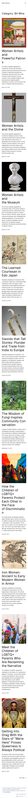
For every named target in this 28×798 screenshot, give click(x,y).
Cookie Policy (8, 792)
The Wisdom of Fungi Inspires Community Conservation (14, 419)
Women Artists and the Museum (12, 198)
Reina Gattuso (6, 3)
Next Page (22, 777)
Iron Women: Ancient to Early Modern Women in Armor (13, 578)
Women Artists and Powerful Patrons (13, 56)
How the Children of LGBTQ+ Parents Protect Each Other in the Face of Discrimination (13, 499)
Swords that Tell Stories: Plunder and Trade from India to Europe (14, 344)
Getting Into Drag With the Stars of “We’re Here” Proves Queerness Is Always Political (13, 740)
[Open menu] (25, 3)
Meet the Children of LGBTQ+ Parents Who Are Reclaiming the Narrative (13, 656)
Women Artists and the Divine (12, 127)
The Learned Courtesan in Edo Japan (11, 271)
